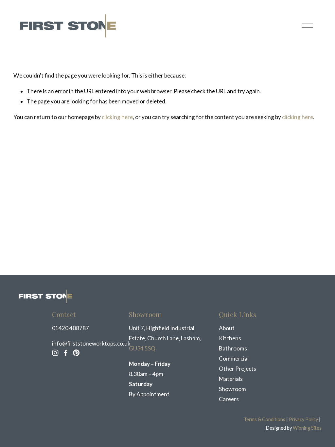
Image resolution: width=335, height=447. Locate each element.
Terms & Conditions (264, 419)
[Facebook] (65, 352)
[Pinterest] (76, 352)
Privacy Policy (303, 419)
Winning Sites (307, 428)
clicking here (117, 117)
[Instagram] (55, 352)
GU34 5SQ (142, 348)
